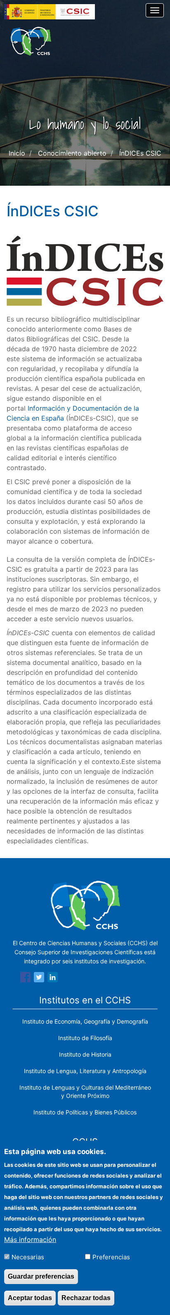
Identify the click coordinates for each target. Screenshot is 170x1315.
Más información (30, 1239)
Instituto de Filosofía (85, 1037)
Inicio (17, 153)
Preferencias (111, 1257)
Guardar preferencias (41, 1276)
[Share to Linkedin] (52, 978)
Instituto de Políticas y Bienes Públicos (85, 1112)
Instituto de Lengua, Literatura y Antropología (85, 1070)
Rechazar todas (86, 1297)
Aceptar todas (30, 1297)
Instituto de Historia (85, 1054)
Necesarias (28, 1257)
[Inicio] (30, 41)
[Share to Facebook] (25, 978)
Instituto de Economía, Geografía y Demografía (85, 1021)
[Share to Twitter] (39, 978)
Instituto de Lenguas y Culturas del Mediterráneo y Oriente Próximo (85, 1091)
